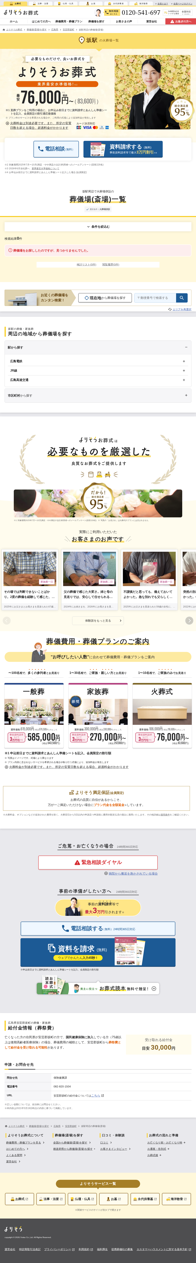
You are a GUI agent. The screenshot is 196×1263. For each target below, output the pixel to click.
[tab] (15, 4)
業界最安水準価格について (45, 168)
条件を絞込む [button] (100, 226)
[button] (39, 125)
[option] (25, 1142)
